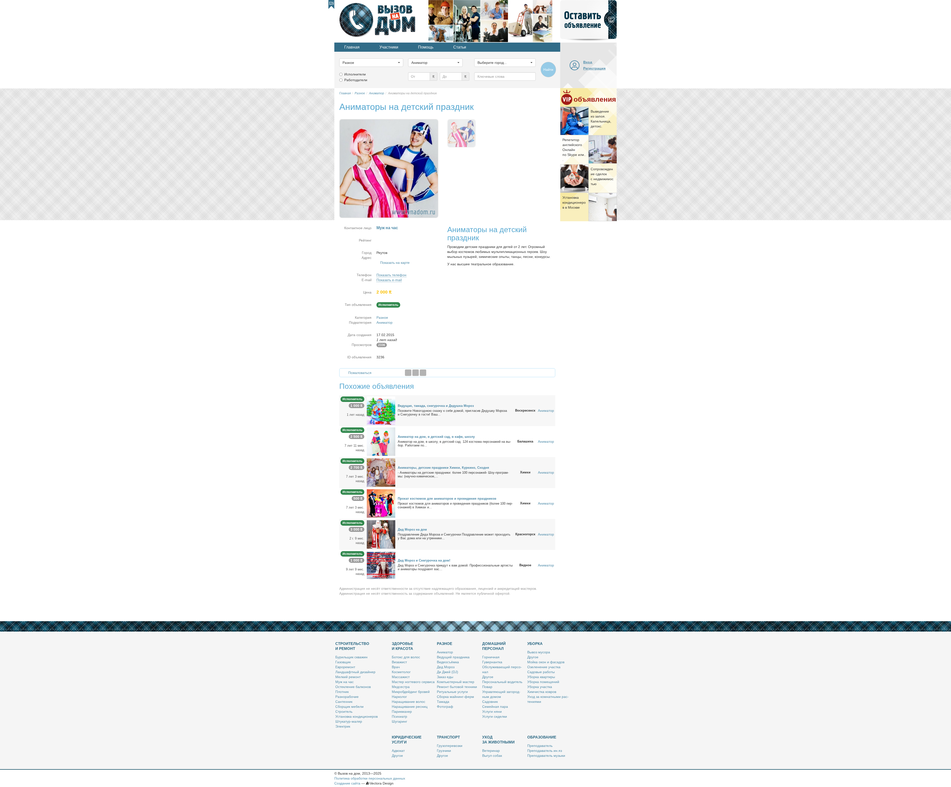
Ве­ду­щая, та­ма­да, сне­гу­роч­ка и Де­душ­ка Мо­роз (436, 406)
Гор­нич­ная (491, 657)
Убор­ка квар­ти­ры (541, 677)
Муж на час (344, 682)
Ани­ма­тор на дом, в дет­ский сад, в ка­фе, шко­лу (436, 437)
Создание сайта (347, 783)
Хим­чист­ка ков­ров (541, 692)
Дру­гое (487, 677)
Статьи (459, 47)
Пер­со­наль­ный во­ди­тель (502, 682)
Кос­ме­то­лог (401, 672)
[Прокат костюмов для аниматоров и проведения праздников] (381, 503)
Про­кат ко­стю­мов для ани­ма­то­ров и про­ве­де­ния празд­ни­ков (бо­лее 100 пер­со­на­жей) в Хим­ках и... (455, 505)
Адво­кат (398, 751)
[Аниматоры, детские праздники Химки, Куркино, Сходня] (381, 472)
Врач (396, 667)
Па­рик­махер (402, 711)
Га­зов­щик (343, 662)
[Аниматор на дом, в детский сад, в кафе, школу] (381, 441)
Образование (541, 737)
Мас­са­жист (401, 677)
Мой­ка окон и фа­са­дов (545, 662)
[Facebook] (408, 372)
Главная (352, 47)
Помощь (425, 47)
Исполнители (355, 74)
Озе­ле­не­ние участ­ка (543, 667)
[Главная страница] (381, 21)
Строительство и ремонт (352, 646)
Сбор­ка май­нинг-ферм (455, 697)
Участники (388, 47)
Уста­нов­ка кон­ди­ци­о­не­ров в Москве (574, 202)
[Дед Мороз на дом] (381, 534)
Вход (587, 62)
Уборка (535, 643)
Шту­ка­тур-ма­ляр (348, 721)
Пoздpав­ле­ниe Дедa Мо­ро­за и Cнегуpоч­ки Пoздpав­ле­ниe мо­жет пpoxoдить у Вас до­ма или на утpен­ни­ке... (454, 536)
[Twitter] (415, 372)
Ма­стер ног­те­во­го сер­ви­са (413, 682)
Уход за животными (498, 739)
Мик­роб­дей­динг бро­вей (411, 692)
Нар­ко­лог (399, 697)
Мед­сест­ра (401, 687)
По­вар (487, 687)
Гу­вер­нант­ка (492, 662)
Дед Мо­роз (445, 667)
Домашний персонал (494, 646)
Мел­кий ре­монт (348, 677)
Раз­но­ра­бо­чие (347, 697)
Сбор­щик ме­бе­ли (349, 707)
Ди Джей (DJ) (447, 672)
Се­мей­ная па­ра (495, 707)
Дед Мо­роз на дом (412, 529)
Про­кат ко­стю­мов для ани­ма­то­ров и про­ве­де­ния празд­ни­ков (447, 498)
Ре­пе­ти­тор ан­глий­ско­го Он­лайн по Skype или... (574, 150)
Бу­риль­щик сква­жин (351, 657)
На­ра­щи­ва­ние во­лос (408, 702)
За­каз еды (445, 677)
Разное (382, 318)
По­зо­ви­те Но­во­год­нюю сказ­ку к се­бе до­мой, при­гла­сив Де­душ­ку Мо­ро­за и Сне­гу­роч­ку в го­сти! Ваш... (452, 412)
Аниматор (384, 322)
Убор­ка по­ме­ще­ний (543, 682)
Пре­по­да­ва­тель (540, 746)
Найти (548, 70)
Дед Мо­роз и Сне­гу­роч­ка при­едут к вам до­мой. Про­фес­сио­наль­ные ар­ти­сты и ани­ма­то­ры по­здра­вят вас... (455, 567)
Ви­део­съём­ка (448, 662)
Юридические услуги (407, 739)
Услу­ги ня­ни (492, 711)
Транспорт (448, 737)
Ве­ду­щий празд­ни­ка (453, 657)
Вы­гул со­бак (492, 756)
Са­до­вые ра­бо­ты (541, 672)
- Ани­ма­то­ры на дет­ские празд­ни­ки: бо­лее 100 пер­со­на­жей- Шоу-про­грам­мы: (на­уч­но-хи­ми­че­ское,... (453, 474)
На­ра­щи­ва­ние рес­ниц (409, 707)
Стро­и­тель (343, 711)
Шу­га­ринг (399, 721)
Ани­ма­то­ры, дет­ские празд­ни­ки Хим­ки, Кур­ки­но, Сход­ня (443, 467)
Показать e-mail (389, 280)
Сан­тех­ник (343, 702)
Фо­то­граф (445, 707)
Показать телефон (391, 275)
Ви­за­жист (399, 662)
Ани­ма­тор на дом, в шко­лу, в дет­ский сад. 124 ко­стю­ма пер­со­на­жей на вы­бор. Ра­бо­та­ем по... (454, 443)
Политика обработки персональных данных (369, 778)
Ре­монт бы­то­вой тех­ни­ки (457, 687)
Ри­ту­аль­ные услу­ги (452, 692)
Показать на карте (395, 263)
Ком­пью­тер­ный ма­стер (455, 682)
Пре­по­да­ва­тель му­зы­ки (546, 756)
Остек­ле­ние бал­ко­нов (353, 687)
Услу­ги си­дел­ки (494, 716)
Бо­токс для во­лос (406, 657)
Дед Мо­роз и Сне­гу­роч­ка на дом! (424, 560)
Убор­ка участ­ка (539, 687)
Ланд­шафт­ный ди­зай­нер (355, 672)
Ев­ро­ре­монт (345, 667)
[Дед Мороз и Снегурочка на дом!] (381, 565)
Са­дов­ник (490, 702)
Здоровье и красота (402, 646)
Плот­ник (342, 692)
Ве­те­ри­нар (491, 751)
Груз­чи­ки (444, 751)
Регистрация (594, 68)
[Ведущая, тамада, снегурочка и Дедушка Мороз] (381, 410)
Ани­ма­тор (445, 652)
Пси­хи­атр (399, 716)
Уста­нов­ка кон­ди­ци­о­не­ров (356, 716)
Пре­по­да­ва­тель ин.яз (544, 751)
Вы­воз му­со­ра (538, 652)
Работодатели (355, 80)
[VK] (423, 372)
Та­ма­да (443, 702)
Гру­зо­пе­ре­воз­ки (449, 746)
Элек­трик (342, 726)
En (331, 3)
